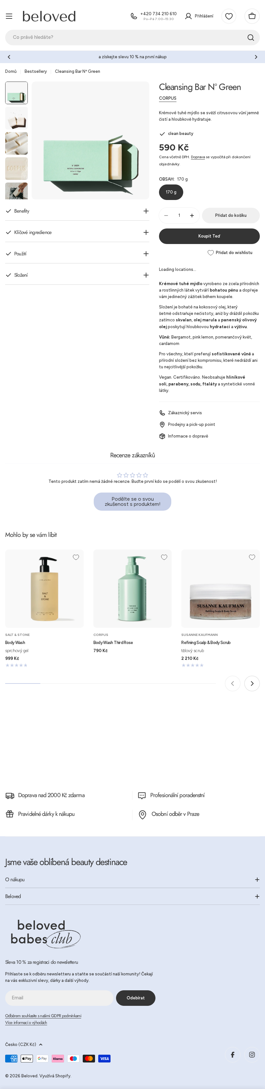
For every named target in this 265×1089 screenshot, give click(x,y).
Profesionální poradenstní (177, 795)
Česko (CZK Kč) (20, 1044)
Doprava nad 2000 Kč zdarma (51, 795)
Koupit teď (209, 236)
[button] (9, 57)
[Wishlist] (229, 16)
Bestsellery (36, 71)
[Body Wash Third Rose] (132, 589)
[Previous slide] (232, 683)
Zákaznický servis (185, 412)
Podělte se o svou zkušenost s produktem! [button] (133, 501)
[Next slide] (252, 683)
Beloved (29, 1075)
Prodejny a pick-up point (191, 424)
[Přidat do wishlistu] (76, 557)
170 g (171, 192)
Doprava (198, 157)
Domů (10, 71)
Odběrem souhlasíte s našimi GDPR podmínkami (43, 1016)
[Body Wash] (44, 589)
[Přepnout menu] (9, 16)
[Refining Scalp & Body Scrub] (220, 589)
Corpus (167, 98)
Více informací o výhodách (26, 1022)
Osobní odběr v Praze (175, 814)
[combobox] (132, 37)
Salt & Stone (17, 635)
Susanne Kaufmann (199, 635)
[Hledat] (251, 37)
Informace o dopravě (188, 436)
